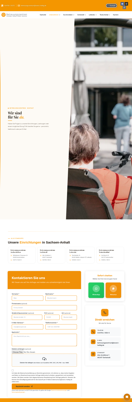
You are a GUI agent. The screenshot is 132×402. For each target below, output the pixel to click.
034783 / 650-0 (46, 260)
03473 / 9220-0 (17, 260)
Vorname (15, 294)
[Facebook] (122, 4)
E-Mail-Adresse (18, 322)
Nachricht (16, 332)
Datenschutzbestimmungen (59, 390)
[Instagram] (126, 4)
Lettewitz (92, 15)
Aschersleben (67, 15)
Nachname (49, 294)
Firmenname (19, 303)
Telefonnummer (51, 322)
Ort (66, 313)
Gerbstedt (80, 15)
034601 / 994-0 (105, 260)
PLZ (49, 313)
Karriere (115, 15)
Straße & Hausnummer (23, 313)
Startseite (43, 15)
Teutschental (104, 15)
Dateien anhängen (21, 349)
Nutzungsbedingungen (18, 392)
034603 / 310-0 (76, 260)
